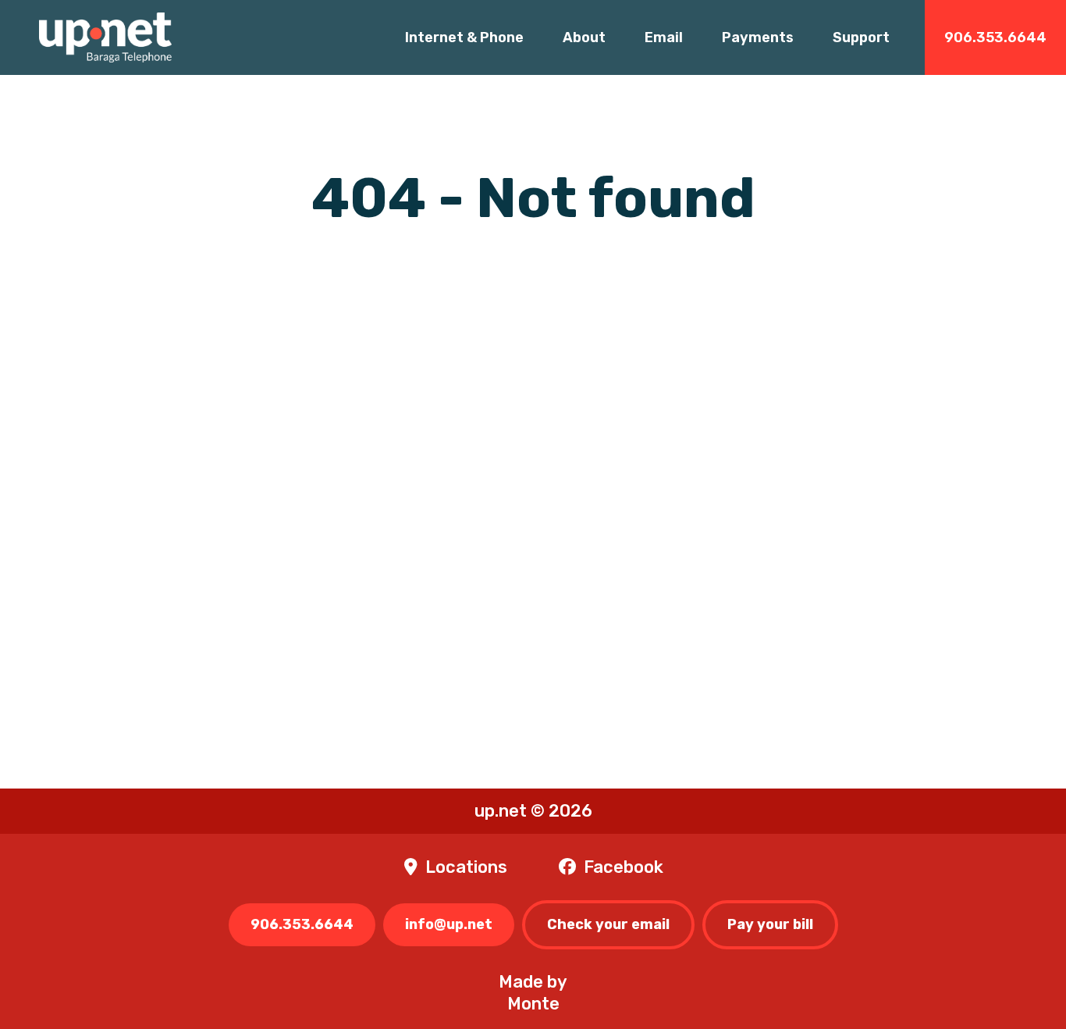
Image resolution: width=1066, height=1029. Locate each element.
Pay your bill (770, 924)
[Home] (105, 37)
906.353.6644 (995, 37)
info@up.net (448, 924)
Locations (466, 867)
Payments (758, 37)
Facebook (623, 867)
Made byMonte (533, 992)
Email (664, 37)
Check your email (608, 924)
